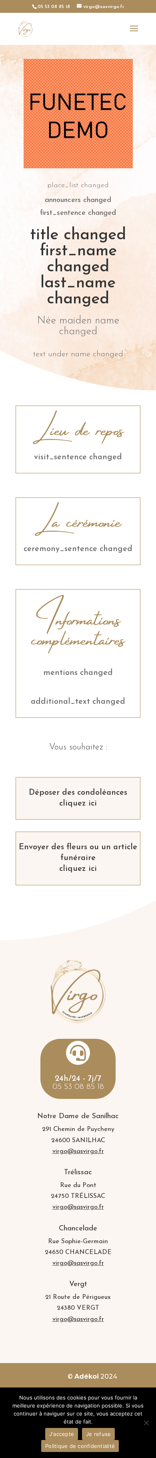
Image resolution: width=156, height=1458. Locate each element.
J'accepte (61, 1434)
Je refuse (98, 1434)
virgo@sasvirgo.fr (78, 1151)
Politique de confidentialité (80, 1446)
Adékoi (86, 1376)
